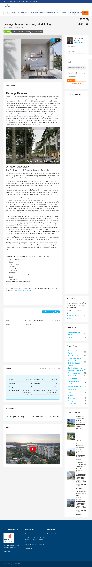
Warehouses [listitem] (72, 389)
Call (82, 80)
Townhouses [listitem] (72, 398)
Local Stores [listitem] (72, 404)
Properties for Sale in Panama (21, 31)
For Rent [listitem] (71, 337)
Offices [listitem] (70, 395)
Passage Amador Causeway (22, 290)
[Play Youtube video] (33, 449)
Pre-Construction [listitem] (74, 373)
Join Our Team (66, 12)
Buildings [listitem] (71, 401)
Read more (7, 551)
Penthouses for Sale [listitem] (74, 386)
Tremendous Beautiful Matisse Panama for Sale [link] (81, 464)
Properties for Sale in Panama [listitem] (75, 333)
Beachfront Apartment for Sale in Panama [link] (80, 445)
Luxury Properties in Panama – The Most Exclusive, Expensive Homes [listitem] (74, 362)
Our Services (34, 12)
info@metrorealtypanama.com (76, 315)
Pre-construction (37, 31)
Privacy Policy (63, 534)
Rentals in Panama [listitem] (74, 376)
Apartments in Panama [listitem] (72, 352)
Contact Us (75, 12)
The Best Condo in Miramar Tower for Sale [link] (81, 493)
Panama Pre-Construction (47, 12)
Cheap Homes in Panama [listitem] (73, 383)
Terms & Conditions (52, 534)
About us (14, 12)
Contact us (70, 319)
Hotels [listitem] (70, 392)
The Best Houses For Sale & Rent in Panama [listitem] (75, 369)
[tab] (53, 40)
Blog (57, 12)
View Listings (78, 43)
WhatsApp (77, 83)
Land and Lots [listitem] (72, 379)
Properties (23, 12)
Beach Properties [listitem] (73, 356)
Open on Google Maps (51, 312)
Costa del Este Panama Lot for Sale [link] (80, 434)
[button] (81, 19)
